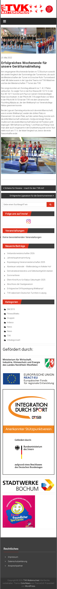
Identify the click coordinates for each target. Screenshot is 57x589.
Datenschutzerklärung (17, 561)
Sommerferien (13, 275)
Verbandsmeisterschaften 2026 (21, 253)
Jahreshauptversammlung (18, 258)
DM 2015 (11, 309)
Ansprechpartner (15, 566)
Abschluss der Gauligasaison (20, 284)
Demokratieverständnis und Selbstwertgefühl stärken (30, 271)
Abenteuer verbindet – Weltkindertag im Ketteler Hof (29, 266)
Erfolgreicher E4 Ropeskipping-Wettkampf (25, 288)
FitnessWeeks (13, 314)
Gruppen (11, 318)
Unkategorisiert (13, 340)
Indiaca (10, 322)
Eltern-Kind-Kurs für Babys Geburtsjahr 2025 (26, 280)
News (9, 327)
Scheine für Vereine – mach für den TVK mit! (24, 188)
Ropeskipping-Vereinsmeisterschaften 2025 (26, 262)
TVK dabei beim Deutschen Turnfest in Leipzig (26, 293)
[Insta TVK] (28, 221)
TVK (9, 336)
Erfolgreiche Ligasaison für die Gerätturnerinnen (31, 196)
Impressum (13, 557)
